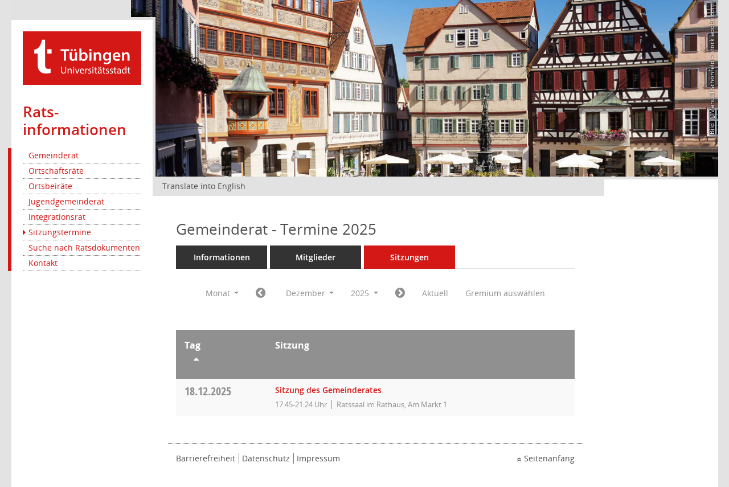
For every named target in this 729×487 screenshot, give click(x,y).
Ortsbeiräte (50, 186)
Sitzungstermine (59, 232)
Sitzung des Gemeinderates (328, 389)
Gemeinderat (53, 155)
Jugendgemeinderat (66, 201)
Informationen (222, 257)
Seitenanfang (549, 458)
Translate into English (203, 186)
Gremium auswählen (505, 293)
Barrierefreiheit (205, 458)
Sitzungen (409, 257)
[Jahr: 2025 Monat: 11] (260, 293)
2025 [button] (361, 293)
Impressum (318, 458)
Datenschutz (266, 458)
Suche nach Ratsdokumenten (84, 247)
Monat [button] (219, 293)
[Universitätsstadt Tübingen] (82, 57)
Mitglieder (315, 257)
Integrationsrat (56, 216)
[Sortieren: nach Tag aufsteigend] (221, 361)
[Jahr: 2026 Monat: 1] (400, 293)
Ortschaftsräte (56, 170)
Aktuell (435, 293)
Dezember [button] (306, 293)
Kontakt (43, 262)
